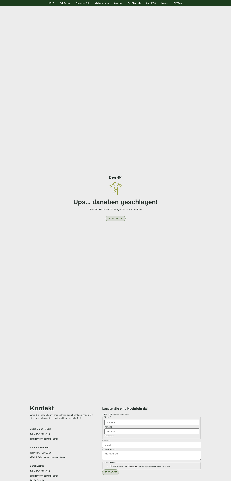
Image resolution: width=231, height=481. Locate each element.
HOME (51, 3)
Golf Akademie (134, 3)
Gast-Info (118, 3)
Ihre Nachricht (109, 449)
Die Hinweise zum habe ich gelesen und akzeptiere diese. (141, 466)
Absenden (111, 472)
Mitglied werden (102, 3)
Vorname (108, 427)
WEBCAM (178, 3)
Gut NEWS (151, 3)
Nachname (108, 436)
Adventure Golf (82, 3)
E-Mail (106, 440)
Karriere (164, 3)
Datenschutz (133, 466)
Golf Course (65, 3)
